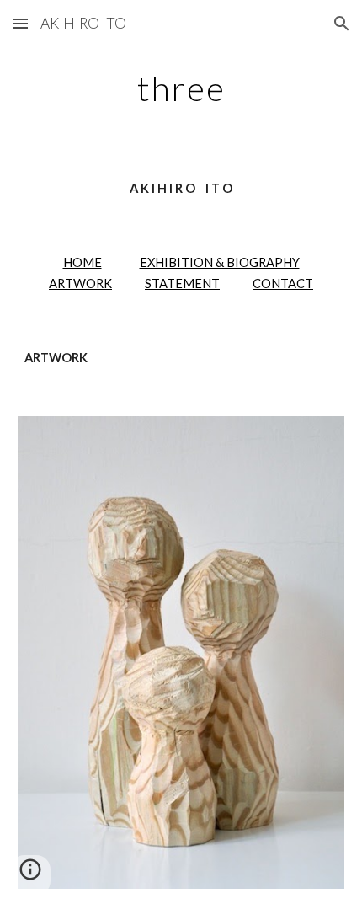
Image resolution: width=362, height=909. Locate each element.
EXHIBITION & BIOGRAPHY (220, 262)
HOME (82, 262)
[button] (20, 23)
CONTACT (283, 283)
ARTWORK (80, 283)
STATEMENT (182, 283)
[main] (181, 88)
